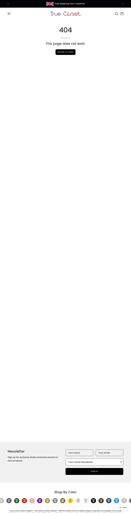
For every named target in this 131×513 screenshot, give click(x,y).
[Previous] (8, 4)
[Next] (123, 4)
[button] (116, 13)
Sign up (94, 471)
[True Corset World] (65, 13)
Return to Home (65, 52)
